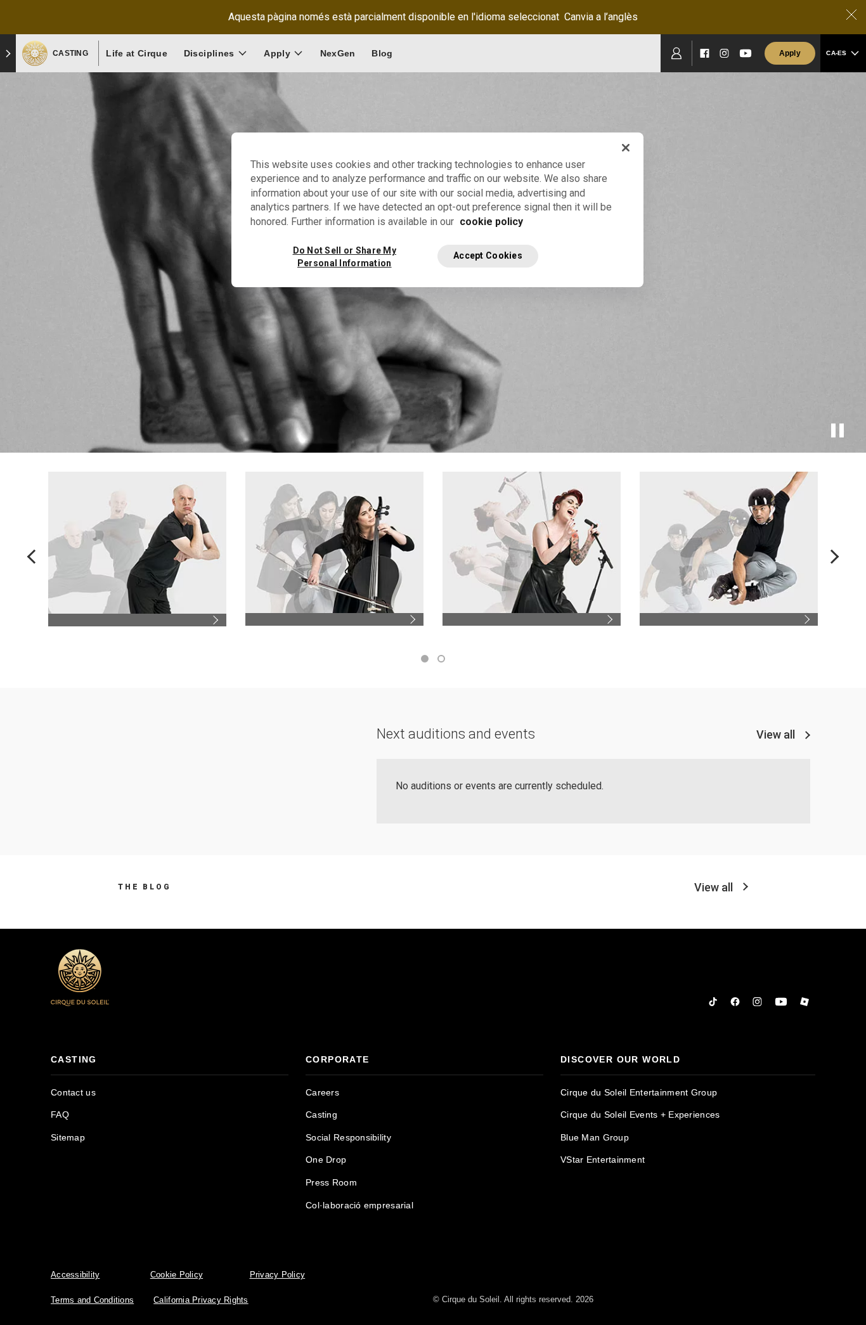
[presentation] (169, 1059)
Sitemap (68, 1137)
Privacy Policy (278, 1274)
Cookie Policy (176, 1274)
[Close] (851, 14)
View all (775, 734)
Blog (382, 53)
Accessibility (75, 1274)
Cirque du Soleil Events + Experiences (640, 1114)
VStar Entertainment (602, 1159)
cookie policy (491, 222)
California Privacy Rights (201, 1300)
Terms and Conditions (92, 1300)
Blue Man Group (594, 1137)
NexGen (338, 53)
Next (832, 556)
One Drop (326, 1159)
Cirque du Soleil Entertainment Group (638, 1092)
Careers (322, 1092)
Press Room (331, 1182)
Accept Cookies (487, 255)
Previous (34, 556)
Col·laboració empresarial (359, 1205)
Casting (321, 1114)
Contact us (73, 1092)
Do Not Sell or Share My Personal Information (344, 256)
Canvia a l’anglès (601, 17)
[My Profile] (676, 53)
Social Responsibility (348, 1137)
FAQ (60, 1114)
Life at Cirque (136, 53)
